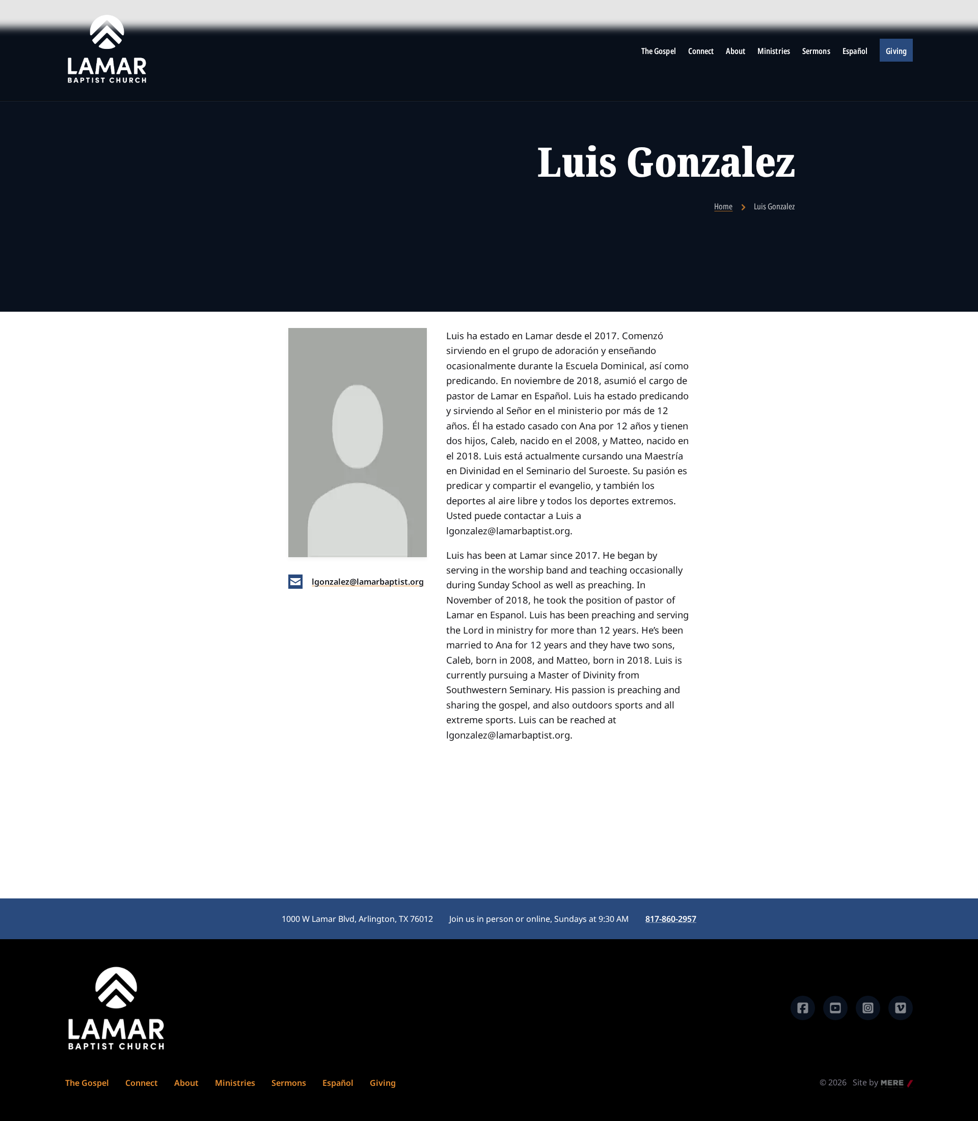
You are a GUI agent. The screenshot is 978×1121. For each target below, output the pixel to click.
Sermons (816, 51)
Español (855, 51)
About (735, 51)
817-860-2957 (670, 919)
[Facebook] (803, 1008)
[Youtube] (835, 1008)
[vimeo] (900, 1008)
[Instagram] (868, 1008)
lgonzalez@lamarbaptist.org (368, 581)
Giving (896, 51)
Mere (891, 1083)
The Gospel (658, 51)
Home (723, 206)
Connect (701, 51)
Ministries (773, 51)
